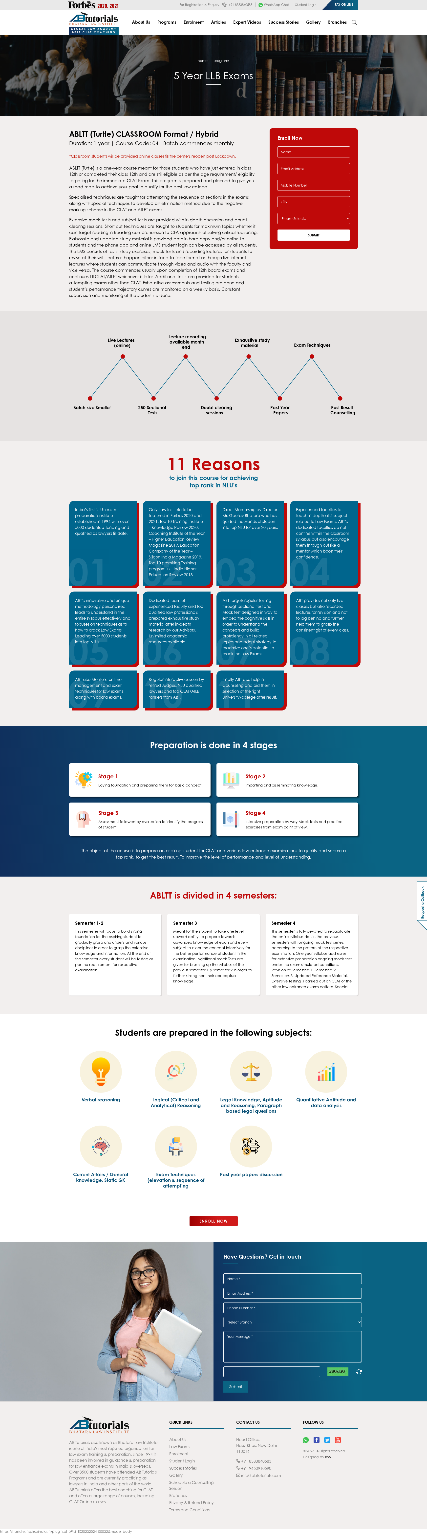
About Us (141, 22)
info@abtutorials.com (260, 1475)
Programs (166, 22)
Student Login (306, 5)
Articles (218, 22)
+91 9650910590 (255, 1468)
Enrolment (194, 22)
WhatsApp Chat (276, 5)
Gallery (313, 22)
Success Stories (283, 22)
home (203, 60)
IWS (328, 1457)
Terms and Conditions (189, 1509)
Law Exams (179, 1446)
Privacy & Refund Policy (191, 1502)
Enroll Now (213, 1221)
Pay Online (344, 4)
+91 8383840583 (240, 5)
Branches (337, 22)
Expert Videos (247, 22)
